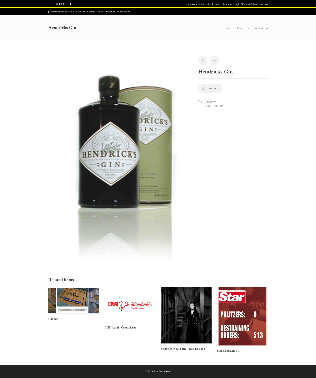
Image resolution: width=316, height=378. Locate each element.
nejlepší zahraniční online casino (251, 4)
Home (228, 28)
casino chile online (223, 4)
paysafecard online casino (198, 4)
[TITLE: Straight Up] (120, 160)
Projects (241, 28)
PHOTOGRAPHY (215, 106)
